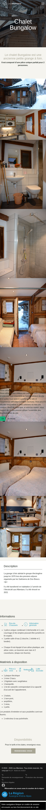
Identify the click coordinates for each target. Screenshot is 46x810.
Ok (3, 419)
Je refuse (11, 419)
